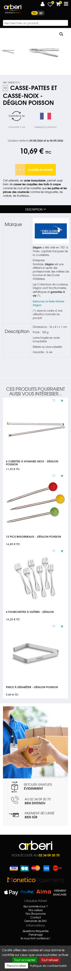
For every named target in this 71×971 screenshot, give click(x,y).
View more (35, 464)
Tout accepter (24, 959)
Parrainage (36, 934)
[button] (42, 4)
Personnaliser (16, 965)
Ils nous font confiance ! (35, 938)
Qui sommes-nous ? (35, 906)
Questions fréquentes (36, 931)
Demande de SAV (35, 921)
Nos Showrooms (36, 913)
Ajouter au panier (40, 170)
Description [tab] (33, 209)
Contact (35, 917)
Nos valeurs (35, 910)
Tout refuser (49, 959)
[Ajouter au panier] (60, 401)
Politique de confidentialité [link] (48, 966)
